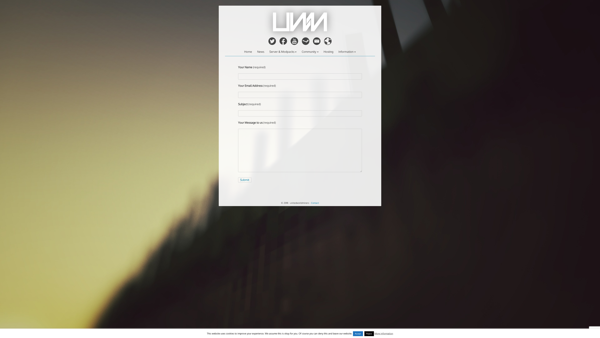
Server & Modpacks (281, 51)
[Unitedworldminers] (300, 30)
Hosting (328, 51)
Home (248, 51)
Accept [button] (358, 333)
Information (345, 51)
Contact (315, 202)
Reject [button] (369, 333)
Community (309, 51)
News (260, 51)
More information (384, 333)
